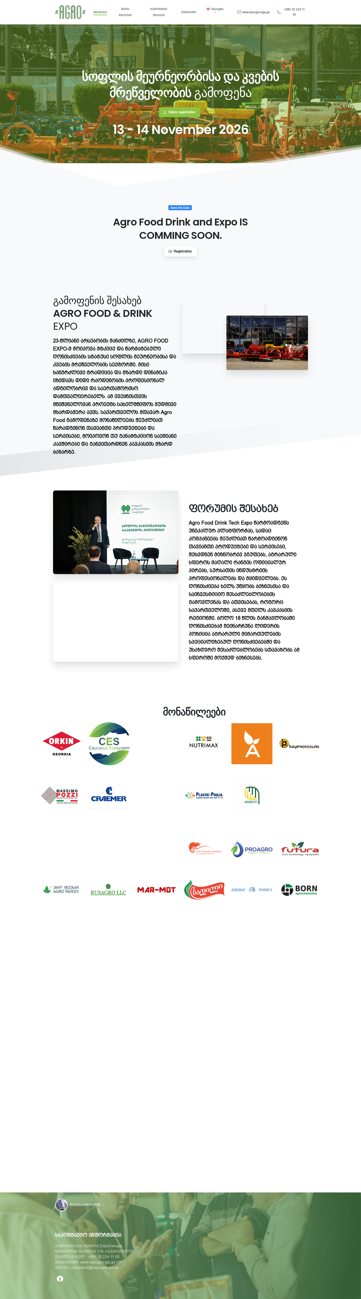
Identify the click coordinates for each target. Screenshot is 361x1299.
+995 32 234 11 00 (294, 12)
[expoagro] (61, 1205)
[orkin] (61, 743)
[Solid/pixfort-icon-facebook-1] (60, 1278)
